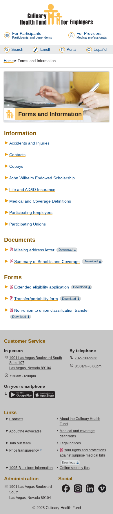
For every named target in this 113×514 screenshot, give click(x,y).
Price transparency (24, 450)
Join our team (20, 443)
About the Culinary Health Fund (80, 421)
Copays (16, 166)
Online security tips (75, 468)
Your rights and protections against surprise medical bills (83, 452)
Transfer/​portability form (36, 298)
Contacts (17, 154)
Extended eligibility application (41, 287)
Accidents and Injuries (29, 143)
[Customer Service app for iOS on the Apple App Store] (44, 394)
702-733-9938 (86, 358)
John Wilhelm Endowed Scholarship (42, 178)
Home (9, 61)
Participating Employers (30, 212)
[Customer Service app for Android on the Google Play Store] (21, 394)
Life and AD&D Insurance (32, 189)
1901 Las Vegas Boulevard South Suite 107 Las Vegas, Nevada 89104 (35, 363)
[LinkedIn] (90, 488)
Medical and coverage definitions (77, 433)
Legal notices (70, 443)
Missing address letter (34, 250)
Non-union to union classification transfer (51, 310)
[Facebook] (66, 488)
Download (65, 249)
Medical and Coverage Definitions (40, 201)
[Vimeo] (102, 488)
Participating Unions (27, 224)
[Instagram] (78, 488)
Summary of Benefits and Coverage (47, 261)
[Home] (56, 14)
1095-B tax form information (31, 468)
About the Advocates (25, 431)
